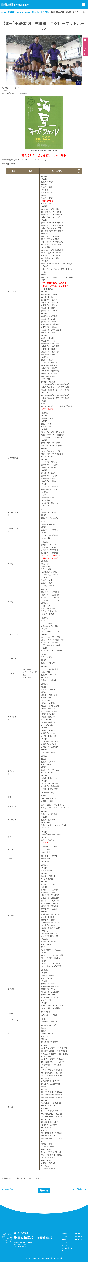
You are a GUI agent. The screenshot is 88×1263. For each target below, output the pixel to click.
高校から (44, 1190)
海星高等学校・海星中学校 (33, 1237)
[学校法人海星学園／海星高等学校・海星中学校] (15, 5)
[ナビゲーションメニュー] (83, 4)
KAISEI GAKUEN (43, 1258)
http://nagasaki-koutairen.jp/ (33, 160)
